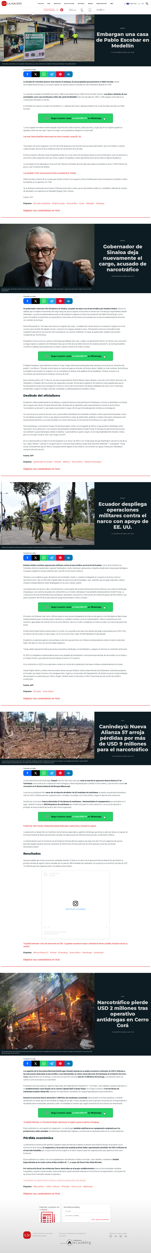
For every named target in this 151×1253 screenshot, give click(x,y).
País (122, 720)
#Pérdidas (65, 1186)
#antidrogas (87, 952)
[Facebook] (110, 1236)
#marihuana (99, 952)
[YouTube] (125, 1236)
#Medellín (90, 203)
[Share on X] (36, 74)
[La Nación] (12, 3)
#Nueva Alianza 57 (40, 952)
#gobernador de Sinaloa (42, 462)
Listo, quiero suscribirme (100, 1219)
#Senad (53, 952)
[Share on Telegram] (52, 74)
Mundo (122, 28)
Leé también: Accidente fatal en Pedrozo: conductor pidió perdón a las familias (54, 1180)
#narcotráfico (72, 203)
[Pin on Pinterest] (60, 74)
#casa (81, 203)
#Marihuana (88, 1186)
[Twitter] (115, 1236)
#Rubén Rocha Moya (92, 462)
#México (66, 462)
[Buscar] (147, 3)
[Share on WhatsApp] (44, 74)
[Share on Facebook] (27, 74)
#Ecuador (37, 691)
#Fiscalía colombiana (41, 203)
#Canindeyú (63, 952)
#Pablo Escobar (58, 203)
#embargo (100, 203)
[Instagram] (120, 1236)
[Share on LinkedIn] (68, 74)
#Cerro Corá (76, 1186)
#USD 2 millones (53, 1186)
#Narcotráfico (39, 1186)
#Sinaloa (57, 462)
